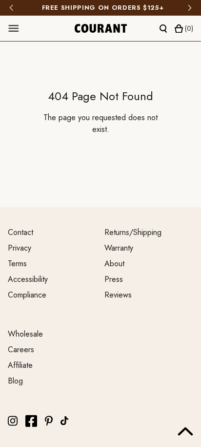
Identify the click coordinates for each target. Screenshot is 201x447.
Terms (17, 263)
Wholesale (25, 334)
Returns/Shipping (132, 232)
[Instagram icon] (13, 420)
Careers (21, 349)
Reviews (118, 294)
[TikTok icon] (64, 420)
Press (113, 279)
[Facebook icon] (31, 420)
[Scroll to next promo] (189, 8)
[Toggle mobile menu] (14, 28)
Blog (15, 380)
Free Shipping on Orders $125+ (101, 8)
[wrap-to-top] (185, 431)
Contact (20, 232)
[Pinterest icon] (49, 421)
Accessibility (28, 279)
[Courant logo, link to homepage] (101, 28)
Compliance (27, 294)
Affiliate (20, 365)
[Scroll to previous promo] (11, 8)
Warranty (118, 248)
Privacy (19, 248)
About (114, 263)
